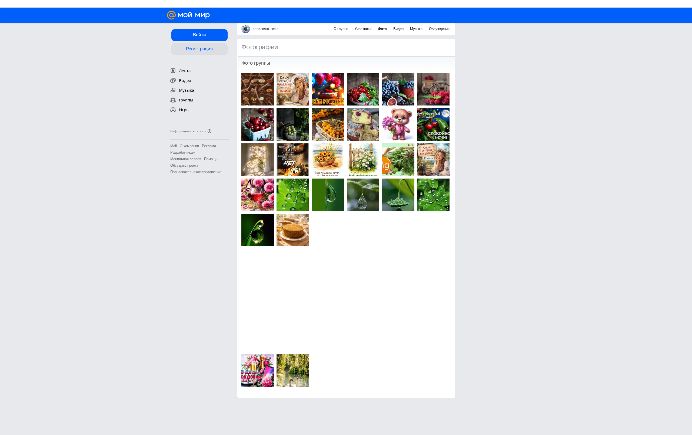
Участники (363, 29)
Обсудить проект (184, 165)
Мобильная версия (185, 159)
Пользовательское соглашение (195, 172)
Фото (383, 29)
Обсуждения (439, 29)
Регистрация (199, 48)
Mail (173, 146)
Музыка (417, 29)
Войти (199, 34)
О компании (189, 146)
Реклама (209, 146)
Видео (399, 29)
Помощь (211, 159)
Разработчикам (182, 152)
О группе (341, 29)
